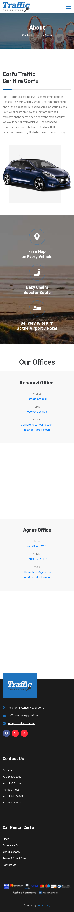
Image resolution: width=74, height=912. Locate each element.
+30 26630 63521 (37, 398)
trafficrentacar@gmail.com (37, 424)
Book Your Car (11, 845)
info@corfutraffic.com (37, 429)
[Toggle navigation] (68, 6)
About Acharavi (12, 851)
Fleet (6, 838)
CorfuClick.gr (44, 905)
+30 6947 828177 (37, 559)
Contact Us (9, 864)
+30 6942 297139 (37, 411)
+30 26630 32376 (37, 546)
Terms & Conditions (14, 858)
